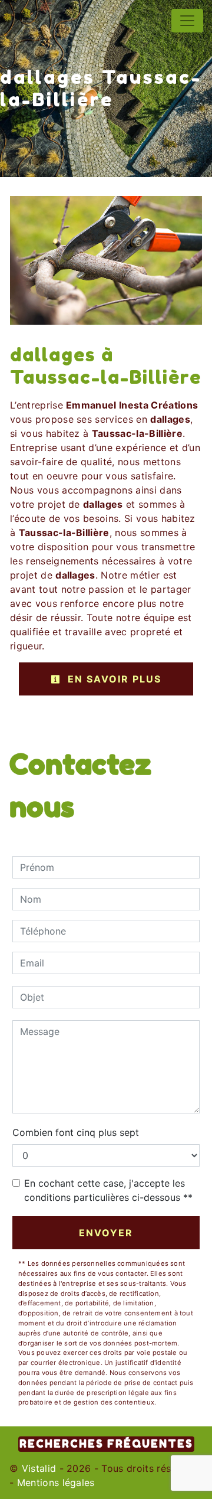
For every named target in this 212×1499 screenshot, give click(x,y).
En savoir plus (112, 679)
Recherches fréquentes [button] (106, 1444)
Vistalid (39, 1468)
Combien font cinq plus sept (75, 1132)
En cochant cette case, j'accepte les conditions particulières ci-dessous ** (108, 1190)
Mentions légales (54, 1482)
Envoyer (106, 1233)
